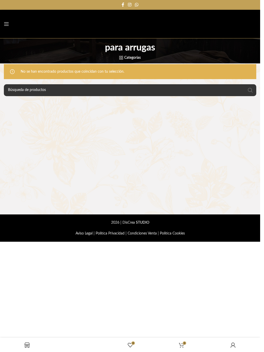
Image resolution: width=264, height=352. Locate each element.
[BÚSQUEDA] (250, 90)
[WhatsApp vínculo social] (136, 5)
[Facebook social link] (123, 5)
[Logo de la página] (238, 24)
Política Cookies (172, 233)
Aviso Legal (84, 233)
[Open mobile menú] (6, 24)
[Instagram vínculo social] (129, 5)
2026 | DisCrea (130, 222)
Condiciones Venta (142, 233)
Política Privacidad (110, 233)
